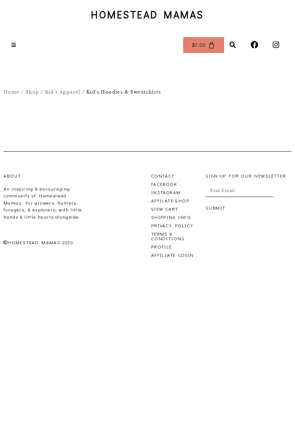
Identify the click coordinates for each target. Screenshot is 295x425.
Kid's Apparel (63, 92)
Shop (32, 92)
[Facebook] (254, 45)
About (12, 176)
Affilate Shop (170, 200)
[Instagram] (276, 45)
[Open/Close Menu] (14, 45)
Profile (161, 246)
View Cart (164, 209)
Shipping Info (171, 217)
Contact (163, 176)
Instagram (166, 192)
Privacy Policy (172, 225)
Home (12, 92)
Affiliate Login (172, 255)
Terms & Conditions (168, 236)
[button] (233, 45)
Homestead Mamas (147, 14)
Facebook (164, 184)
